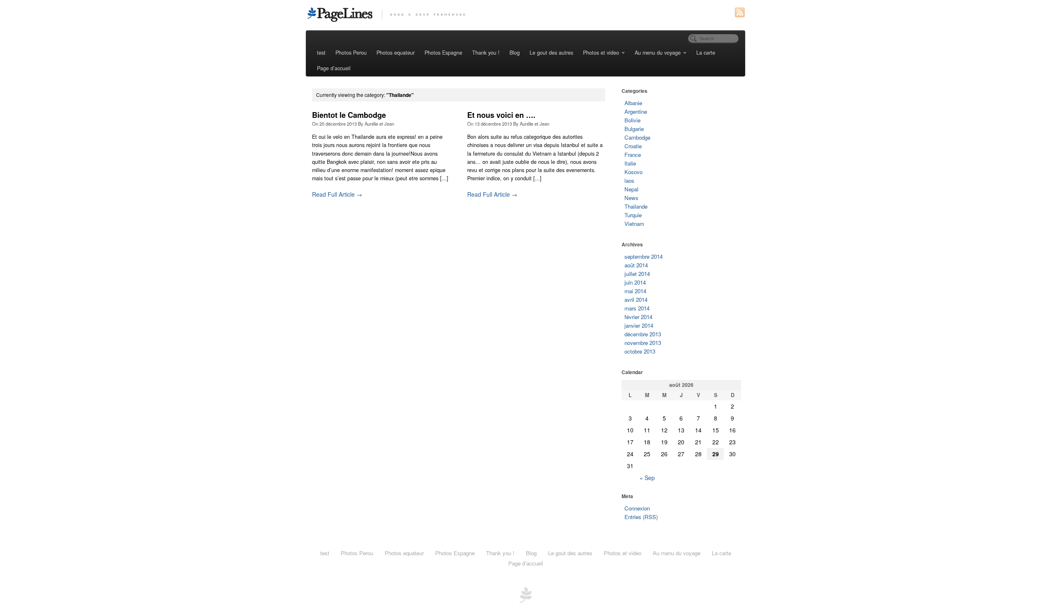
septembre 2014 (643, 256)
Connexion (637, 508)
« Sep (647, 477)
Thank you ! (486, 52)
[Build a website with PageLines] (525, 594)
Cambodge (637, 137)
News (631, 198)
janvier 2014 (638, 325)
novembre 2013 (642, 343)
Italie (630, 163)
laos (629, 180)
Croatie (633, 146)
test (321, 52)
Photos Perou (351, 52)
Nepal (631, 189)
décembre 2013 (642, 334)
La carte (705, 52)
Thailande (635, 206)
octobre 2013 (639, 351)
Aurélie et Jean (379, 123)
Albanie (633, 103)
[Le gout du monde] (525, 14)
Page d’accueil (334, 68)
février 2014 (638, 317)
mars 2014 (636, 308)
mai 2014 (635, 291)
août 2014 (636, 265)
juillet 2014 (637, 274)
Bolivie (632, 120)
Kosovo (633, 172)
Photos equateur (395, 52)
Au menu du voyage (658, 52)
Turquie (633, 215)
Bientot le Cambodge (349, 115)
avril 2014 (635, 299)
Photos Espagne (443, 52)
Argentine (635, 111)
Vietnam (634, 224)
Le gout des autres (551, 52)
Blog (514, 52)
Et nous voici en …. (501, 115)
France (632, 155)
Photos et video (601, 52)
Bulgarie (634, 129)
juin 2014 (635, 282)
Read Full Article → (337, 194)
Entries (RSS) (641, 517)
